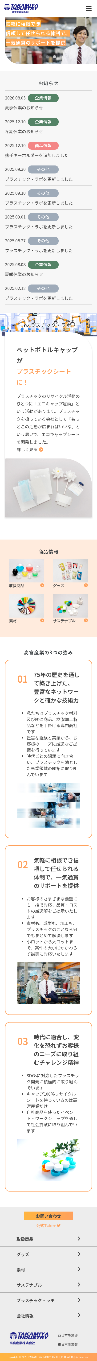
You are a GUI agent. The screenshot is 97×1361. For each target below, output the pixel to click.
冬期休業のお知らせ (24, 131)
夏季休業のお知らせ (24, 107)
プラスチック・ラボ (35, 1300)
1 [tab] (40, 56)
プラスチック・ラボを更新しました (39, 179)
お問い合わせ (48, 1216)
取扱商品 (24, 1239)
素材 (20, 1269)
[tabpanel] (51, 40)
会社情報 (24, 1315)
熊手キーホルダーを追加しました (37, 155)
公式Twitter (46, 1226)
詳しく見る (27, 449)
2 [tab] (47, 56)
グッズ (22, 1254)
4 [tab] (61, 56)
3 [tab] (54, 56)
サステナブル (29, 1285)
